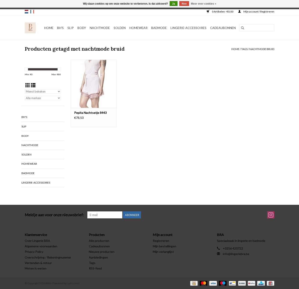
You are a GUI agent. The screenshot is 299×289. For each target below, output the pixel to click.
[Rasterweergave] (27, 85)
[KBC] (260, 283)
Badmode (159, 28)
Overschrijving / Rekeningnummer (48, 257)
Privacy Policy (34, 251)
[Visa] (212, 283)
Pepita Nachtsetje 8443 (90, 112)
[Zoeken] (242, 27)
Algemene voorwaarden (41, 246)
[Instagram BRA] (270, 214)
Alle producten (99, 241)
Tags (244, 49)
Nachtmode (100, 28)
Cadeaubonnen (223, 28)
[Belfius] (251, 283)
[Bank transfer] (241, 283)
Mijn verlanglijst (163, 251)
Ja (173, 3)
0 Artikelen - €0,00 (222, 11)
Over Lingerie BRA (37, 241)
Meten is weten (35, 268)
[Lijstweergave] (33, 85)
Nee (184, 3)
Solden (120, 28)
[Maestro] (222, 283)
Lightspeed (73, 283)
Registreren (161, 241)
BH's (60, 28)
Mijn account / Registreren (258, 11)
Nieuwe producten (101, 251)
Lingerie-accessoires (188, 28)
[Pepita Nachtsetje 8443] (94, 84)
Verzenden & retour (38, 263)
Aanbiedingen (98, 257)
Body (81, 28)
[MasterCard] (203, 283)
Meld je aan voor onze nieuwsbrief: (54, 214)
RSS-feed (95, 268)
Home (48, 28)
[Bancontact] (231, 283)
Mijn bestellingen (164, 246)
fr (32, 11)
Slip (70, 28)
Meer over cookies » (203, 3)
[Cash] (193, 283)
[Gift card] (269, 283)
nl (26, 11)
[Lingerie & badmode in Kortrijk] (30, 27)
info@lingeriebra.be (236, 254)
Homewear (138, 28)
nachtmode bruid (261, 49)
